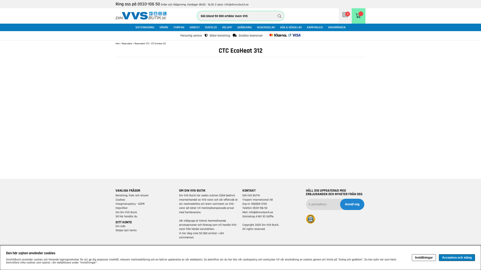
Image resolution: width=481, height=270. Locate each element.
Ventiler (211, 27)
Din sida (120, 226)
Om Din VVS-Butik (126, 212)
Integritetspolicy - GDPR (130, 203)
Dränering (244, 27)
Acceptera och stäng (457, 257)
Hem (118, 43)
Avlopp (227, 27)
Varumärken (337, 27)
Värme (164, 27)
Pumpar (179, 27)
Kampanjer (315, 27)
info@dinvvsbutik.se (236, 4)
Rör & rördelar (291, 27)
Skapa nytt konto (126, 230)
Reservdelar (266, 27)
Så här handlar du (126, 216)
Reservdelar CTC (142, 43)
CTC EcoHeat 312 (158, 43)
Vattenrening (144, 27)
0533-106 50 (260, 207)
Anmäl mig (352, 204)
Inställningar (424, 257)
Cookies (120, 199)
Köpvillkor (122, 207)
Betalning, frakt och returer (132, 195)
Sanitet (195, 27)
